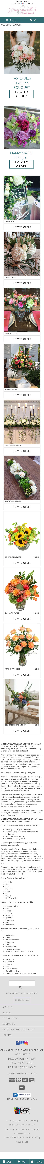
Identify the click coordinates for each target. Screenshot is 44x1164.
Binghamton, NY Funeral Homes (21, 1120)
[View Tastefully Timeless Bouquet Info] (22, 53)
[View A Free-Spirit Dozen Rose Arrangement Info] (22, 645)
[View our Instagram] (26, 1043)
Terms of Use (22, 1142)
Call (8, 1161)
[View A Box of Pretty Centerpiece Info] (22, 310)
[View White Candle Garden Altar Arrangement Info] (22, 422)
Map (23, 1161)
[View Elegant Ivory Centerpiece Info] (22, 254)
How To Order (21, 94)
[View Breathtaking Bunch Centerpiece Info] (22, 478)
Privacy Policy (11, 1138)
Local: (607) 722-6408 (22, 1063)
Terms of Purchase (29, 1138)
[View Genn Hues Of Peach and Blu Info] (22, 701)
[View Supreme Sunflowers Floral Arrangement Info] (22, 534)
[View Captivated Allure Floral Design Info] (22, 589)
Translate (29, 3)
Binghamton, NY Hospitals (22, 1125)
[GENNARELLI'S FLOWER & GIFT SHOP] (22, 14)
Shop (12, 20)
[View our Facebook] (18, 1043)
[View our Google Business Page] (22, 1043)
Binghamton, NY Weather (17, 1129)
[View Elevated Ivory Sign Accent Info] (22, 198)
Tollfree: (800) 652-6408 (22, 1067)
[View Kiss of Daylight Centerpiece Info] (22, 366)
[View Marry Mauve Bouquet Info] (22, 128)
